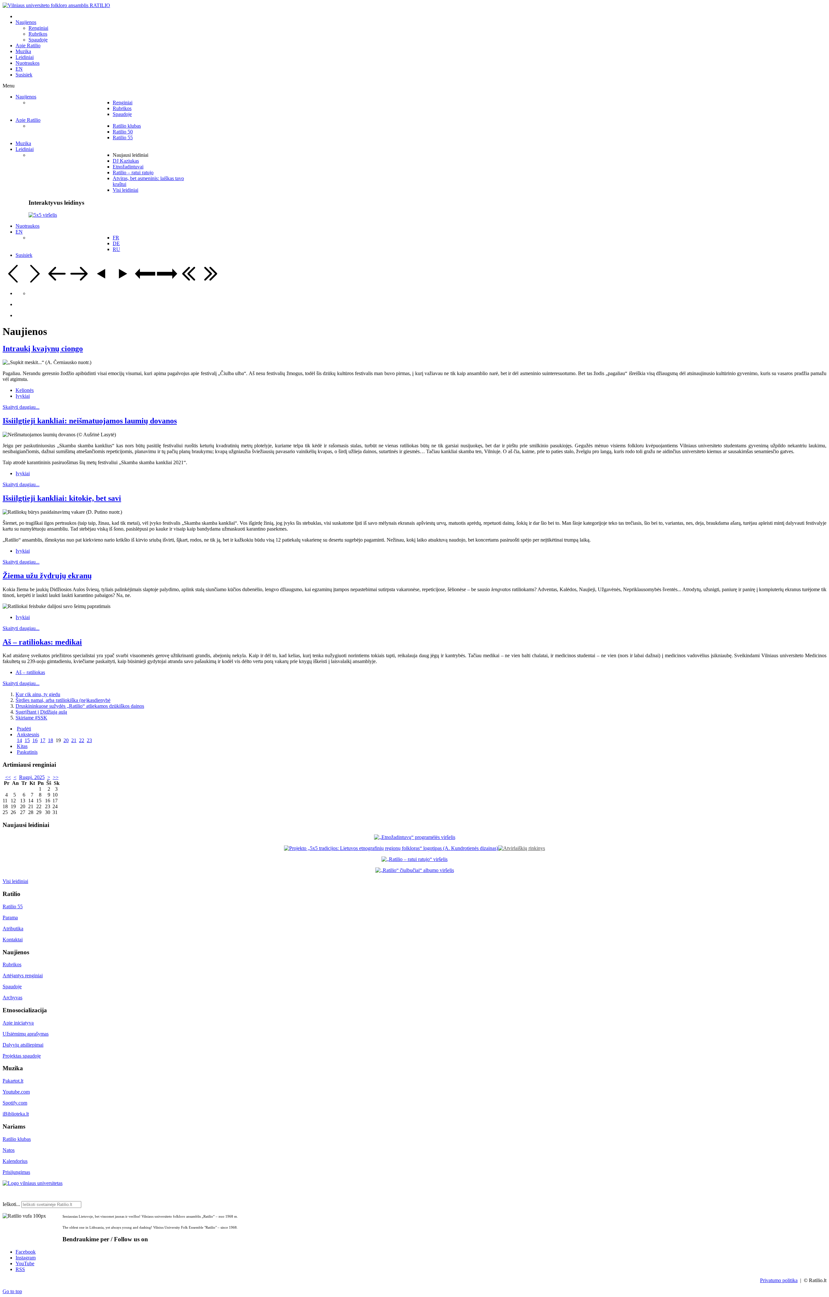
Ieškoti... (11, 1204)
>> (56, 777)
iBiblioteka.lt (16, 1114)
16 (35, 740)
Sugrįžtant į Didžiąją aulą (41, 712)
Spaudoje (12, 986)
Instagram (26, 1257)
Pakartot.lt (13, 1081)
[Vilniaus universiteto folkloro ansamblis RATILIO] (56, 5)
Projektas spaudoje (22, 1056)
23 (89, 740)
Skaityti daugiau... (21, 407)
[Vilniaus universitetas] (32, 1183)
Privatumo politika (779, 1280)
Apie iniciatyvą (18, 1023)
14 (19, 740)
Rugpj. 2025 (32, 777)
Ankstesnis (28, 734)
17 (42, 740)
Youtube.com (16, 1092)
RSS (20, 1269)
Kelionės (25, 390)
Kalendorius (15, 1161)
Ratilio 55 (13, 906)
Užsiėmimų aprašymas (26, 1034)
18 (50, 740)
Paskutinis (27, 752)
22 (81, 740)
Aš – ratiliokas (30, 672)
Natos (9, 1150)
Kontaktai (13, 939)
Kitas (22, 746)
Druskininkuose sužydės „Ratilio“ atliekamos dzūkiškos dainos (80, 706)
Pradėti (24, 728)
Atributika (13, 928)
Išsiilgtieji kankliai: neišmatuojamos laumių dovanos (90, 421)
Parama (10, 917)
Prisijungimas (16, 1172)
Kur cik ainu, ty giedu (38, 694)
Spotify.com (15, 1103)
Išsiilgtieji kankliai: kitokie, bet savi (62, 498)
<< (8, 777)
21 (73, 740)
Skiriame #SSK (31, 717)
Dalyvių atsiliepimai (23, 1045)
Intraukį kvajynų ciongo (43, 348)
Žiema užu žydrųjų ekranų (47, 575)
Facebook (26, 1252)
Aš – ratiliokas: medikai (42, 642)
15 (27, 740)
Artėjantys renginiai (23, 975)
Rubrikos (12, 964)
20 (66, 740)
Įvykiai (23, 396)
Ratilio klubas (17, 1139)
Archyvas (12, 997)
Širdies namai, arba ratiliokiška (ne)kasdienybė (63, 700)
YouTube (25, 1263)
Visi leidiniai (15, 881)
